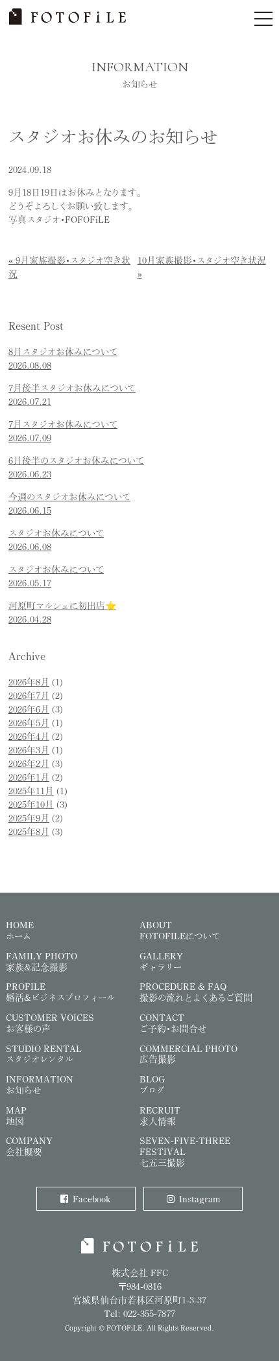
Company (29, 1146)
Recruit (160, 1115)
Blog (152, 1084)
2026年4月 (28, 736)
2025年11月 (31, 790)
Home (20, 930)
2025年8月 (28, 831)
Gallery (161, 961)
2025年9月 (28, 818)
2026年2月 (28, 763)
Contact (173, 1023)
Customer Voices (50, 1023)
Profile (60, 991)
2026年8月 (28, 682)
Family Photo (41, 961)
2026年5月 (28, 722)
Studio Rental (44, 1054)
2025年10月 (31, 804)
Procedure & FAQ (196, 991)
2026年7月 (28, 695)
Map (16, 1115)
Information (39, 1084)
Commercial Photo (188, 1054)
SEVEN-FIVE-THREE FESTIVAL (185, 1151)
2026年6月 (28, 709)
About (180, 930)
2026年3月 (28, 750)
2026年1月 (28, 777)
